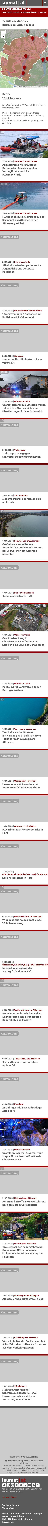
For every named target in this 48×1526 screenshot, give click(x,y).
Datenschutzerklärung (13, 1516)
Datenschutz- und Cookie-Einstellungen (22, 1513)
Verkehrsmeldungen (28, 12)
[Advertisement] (24, 1432)
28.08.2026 (6, 12)
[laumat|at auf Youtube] (29, 9)
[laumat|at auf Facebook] (4, 9)
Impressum (8, 1521)
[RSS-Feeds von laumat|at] (33, 1486)
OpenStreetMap (29, 87)
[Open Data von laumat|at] (38, 1486)
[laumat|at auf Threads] (12, 9)
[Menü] (45, 3)
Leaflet (17, 87)
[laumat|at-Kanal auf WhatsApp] (25, 9)
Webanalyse (8, 1507)
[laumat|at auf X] (16, 9)
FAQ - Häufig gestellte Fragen (17, 1519)
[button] (23, 72)
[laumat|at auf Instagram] (8, 9)
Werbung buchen (10, 1505)
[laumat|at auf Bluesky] (20, 9)
